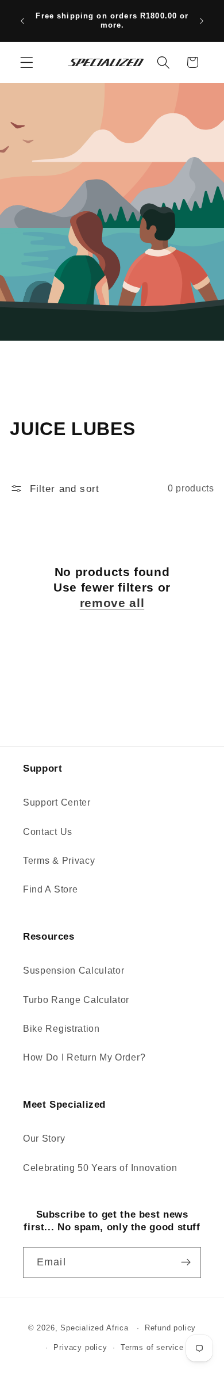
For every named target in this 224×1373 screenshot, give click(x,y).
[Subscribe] (185, 1262)
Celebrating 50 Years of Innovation (100, 1167)
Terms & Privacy (59, 860)
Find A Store (50, 889)
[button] (26, 62)
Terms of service (152, 1348)
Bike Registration (61, 1028)
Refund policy (170, 1328)
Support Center (57, 802)
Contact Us (47, 831)
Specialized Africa (95, 1328)
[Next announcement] (201, 20)
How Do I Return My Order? (84, 1057)
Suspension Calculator (74, 970)
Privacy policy (80, 1348)
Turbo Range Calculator (76, 999)
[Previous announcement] (22, 20)
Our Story (44, 1138)
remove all (112, 602)
